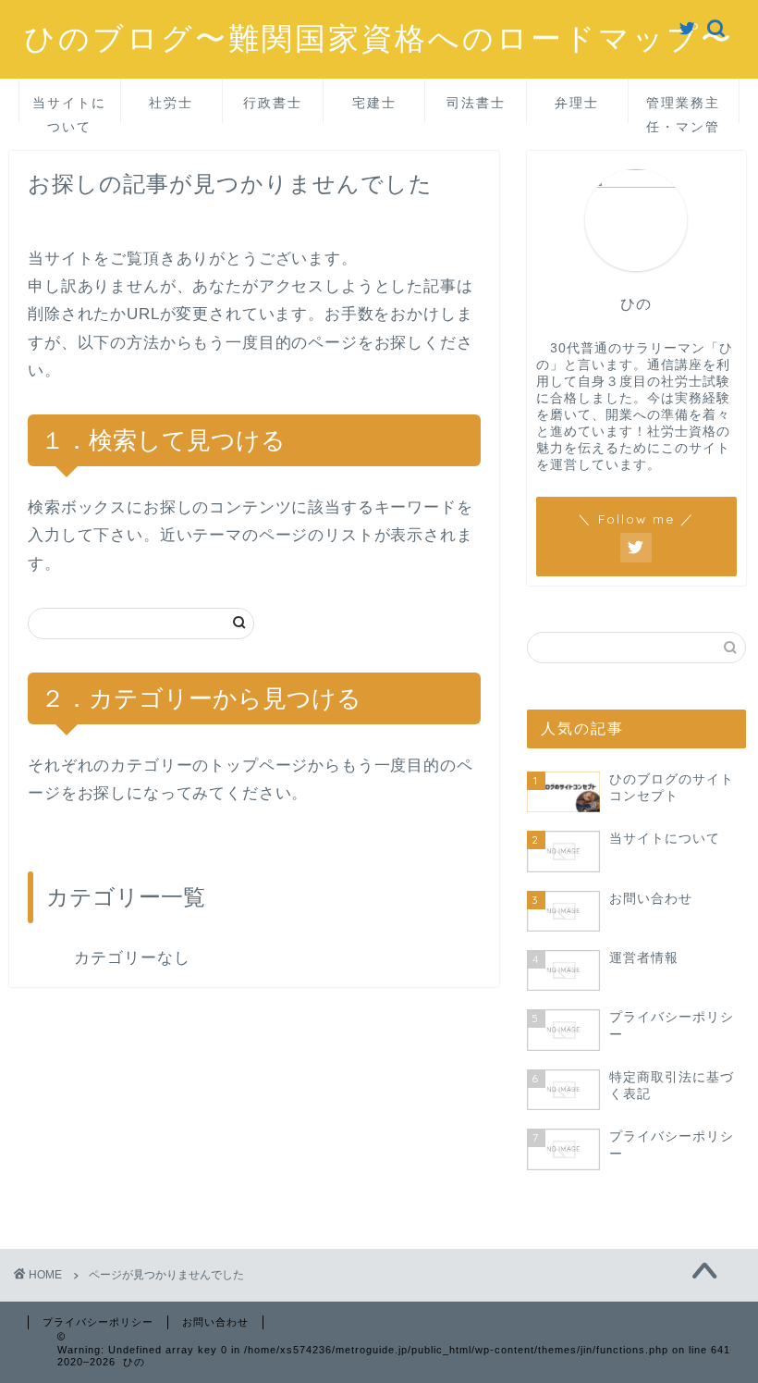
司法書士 (476, 102)
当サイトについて (69, 108)
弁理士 (577, 102)
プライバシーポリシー (98, 1321)
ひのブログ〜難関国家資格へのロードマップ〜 (379, 37)
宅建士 (374, 102)
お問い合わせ (215, 1321)
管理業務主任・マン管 (683, 108)
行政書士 (272, 102)
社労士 (171, 102)
